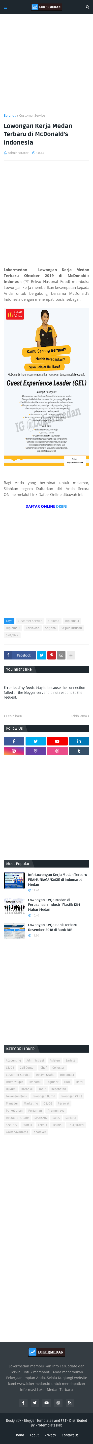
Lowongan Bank (16, 1096)
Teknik (42, 1125)
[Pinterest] (51, 655)
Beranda (10, 115)
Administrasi (35, 1060)
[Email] (61, 655)
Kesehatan (58, 1089)
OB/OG (47, 1103)
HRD (67, 1082)
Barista (70, 1060)
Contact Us (70, 1435)
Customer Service (32, 115)
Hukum (11, 1089)
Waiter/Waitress (17, 1132)
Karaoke (27, 1089)
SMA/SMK (12, 635)
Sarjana (50, 628)
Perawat (63, 1103)
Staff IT (27, 1125)
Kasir (42, 1089)
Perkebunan (14, 1111)
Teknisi (57, 1125)
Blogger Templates (38, 1421)
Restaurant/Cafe (17, 1118)
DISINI (61, 506)
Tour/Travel (76, 1125)
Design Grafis (45, 1075)
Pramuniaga (56, 1111)
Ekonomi (35, 1082)
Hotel (79, 1082)
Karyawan (32, 628)
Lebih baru (14, 716)
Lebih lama (79, 716)
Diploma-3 (13, 628)
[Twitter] (41, 655)
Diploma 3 (72, 621)
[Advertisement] (46, 67)
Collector (58, 1068)
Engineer (52, 1082)
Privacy (50, 1435)
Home (19, 1435)
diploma (53, 621)
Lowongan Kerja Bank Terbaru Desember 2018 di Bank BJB (52, 927)
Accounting (13, 1060)
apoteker (40, 1132)
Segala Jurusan (72, 628)
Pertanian (35, 1111)
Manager (12, 1103)
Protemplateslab (48, 1425)
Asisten (55, 1060)
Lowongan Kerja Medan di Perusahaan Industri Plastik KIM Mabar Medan (54, 905)
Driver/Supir (14, 1082)
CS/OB (10, 1068)
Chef (43, 1068)
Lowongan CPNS (71, 1096)
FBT (63, 1421)
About (34, 1435)
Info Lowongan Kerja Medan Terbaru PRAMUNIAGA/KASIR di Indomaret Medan (57, 880)
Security (11, 1125)
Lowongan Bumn (44, 1096)
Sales (56, 1118)
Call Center (27, 1068)
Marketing (31, 1103)
